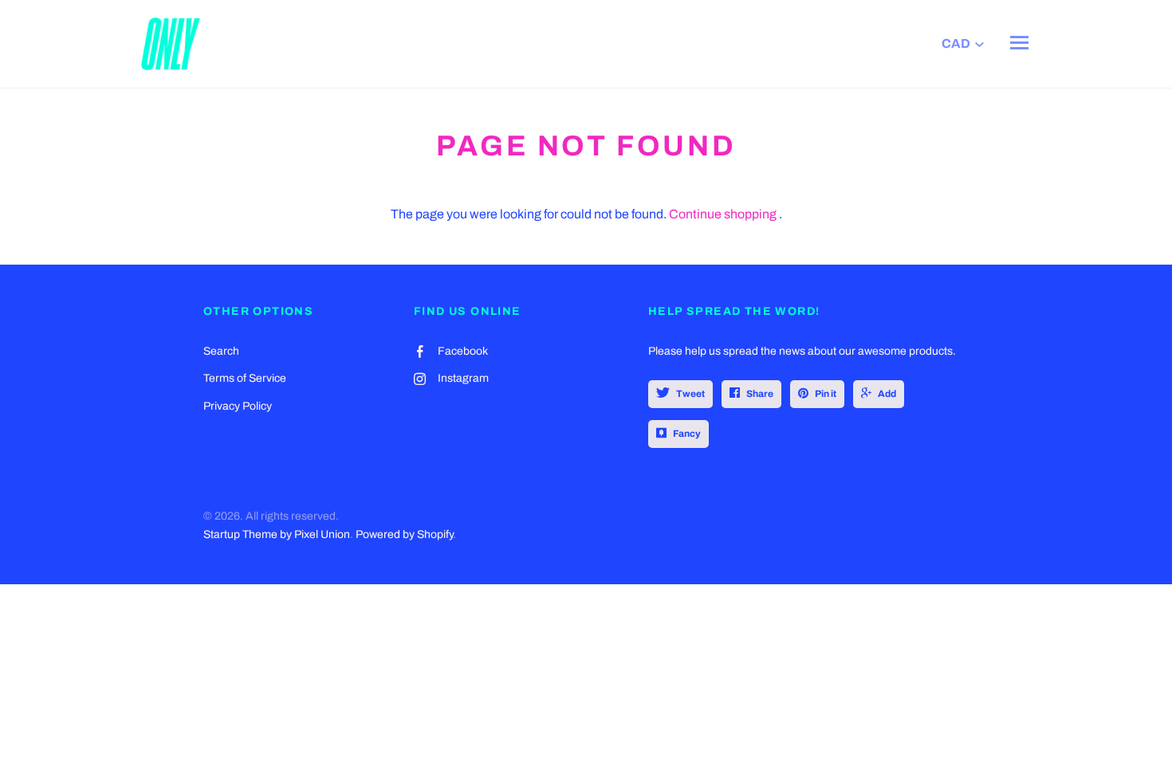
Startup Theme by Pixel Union (276, 534)
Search (221, 351)
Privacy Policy (237, 406)
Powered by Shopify (404, 534)
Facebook (463, 351)
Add (887, 393)
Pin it (825, 393)
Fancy (687, 433)
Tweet (690, 393)
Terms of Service (244, 378)
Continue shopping (723, 214)
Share (759, 393)
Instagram (463, 378)
